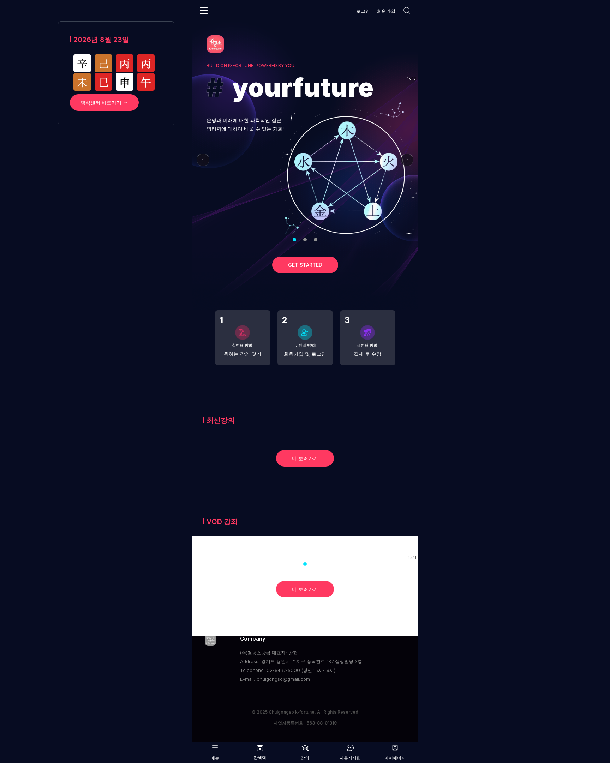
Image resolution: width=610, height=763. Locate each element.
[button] (294, 239)
